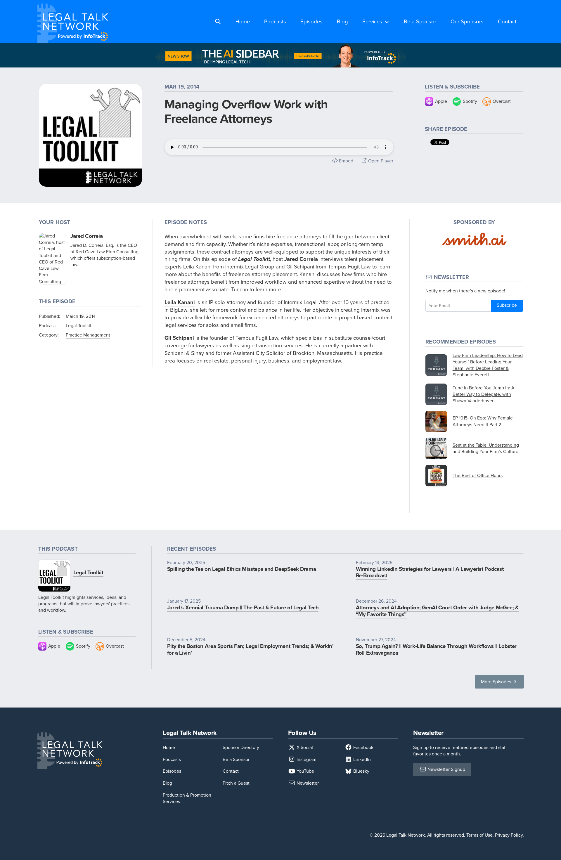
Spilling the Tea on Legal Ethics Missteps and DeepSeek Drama (241, 569)
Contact (507, 21)
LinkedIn (361, 759)
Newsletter (307, 783)
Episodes (311, 21)
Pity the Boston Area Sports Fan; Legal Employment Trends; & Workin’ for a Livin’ (250, 649)
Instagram (305, 759)
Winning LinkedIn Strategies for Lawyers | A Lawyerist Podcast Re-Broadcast (430, 572)
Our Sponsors (467, 21)
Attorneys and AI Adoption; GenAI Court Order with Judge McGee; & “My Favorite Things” (437, 611)
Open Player (380, 160)
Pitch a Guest (236, 783)
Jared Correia (86, 236)
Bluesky (360, 771)
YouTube (304, 771)
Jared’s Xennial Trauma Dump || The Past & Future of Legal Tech (243, 607)
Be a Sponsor (420, 21)
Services (372, 21)
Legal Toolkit (78, 325)
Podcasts (275, 21)
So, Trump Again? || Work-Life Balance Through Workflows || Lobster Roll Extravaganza (436, 649)
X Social (304, 747)
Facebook (362, 747)
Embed (345, 160)
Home (243, 21)
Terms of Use (479, 835)
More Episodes (496, 681)
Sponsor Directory (241, 747)
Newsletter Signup (445, 769)
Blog (342, 21)
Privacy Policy (509, 835)
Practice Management (88, 335)
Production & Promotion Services (187, 798)
